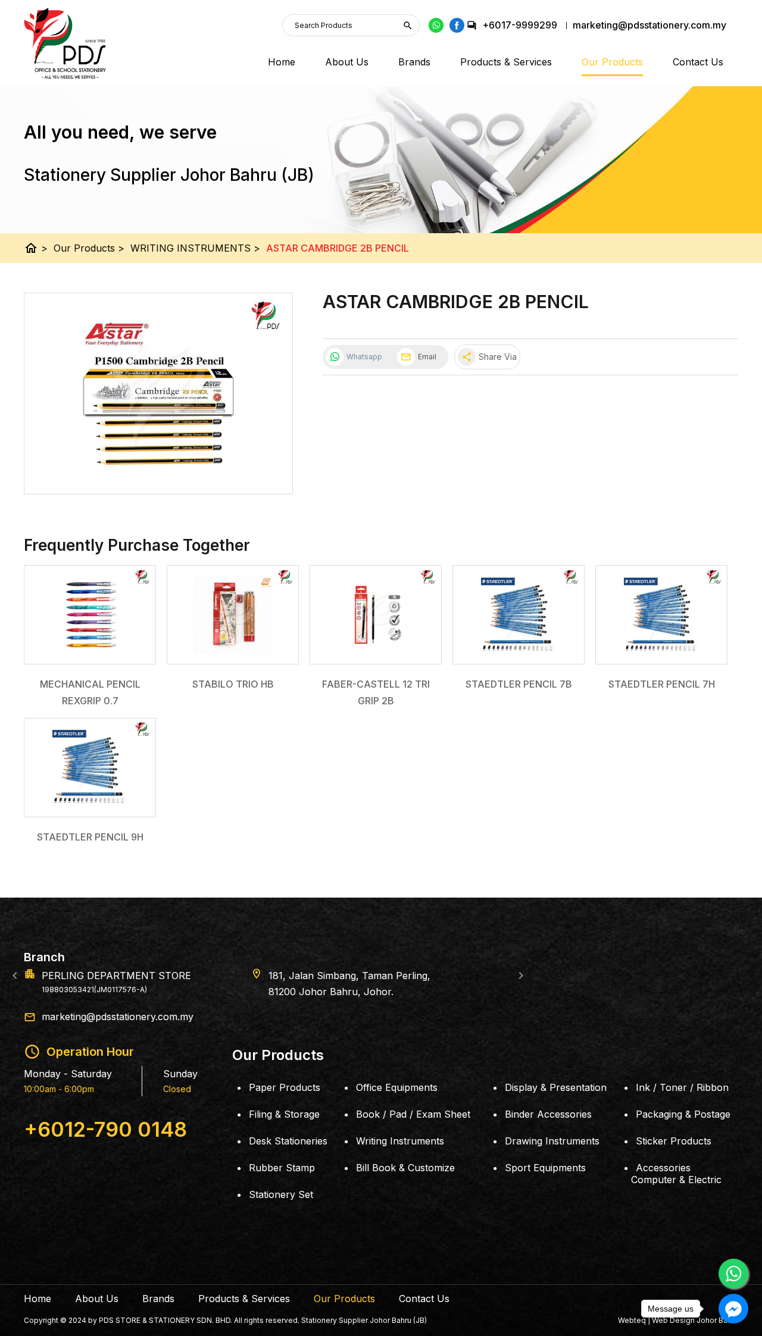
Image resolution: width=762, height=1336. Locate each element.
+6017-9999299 (519, 25)
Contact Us (698, 62)
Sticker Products (673, 1141)
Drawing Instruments (552, 1141)
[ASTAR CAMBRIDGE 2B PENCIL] (158, 393)
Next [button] (521, 975)
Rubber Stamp (282, 1168)
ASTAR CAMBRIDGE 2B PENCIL (337, 248)
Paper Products (284, 1087)
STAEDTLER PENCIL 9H (90, 837)
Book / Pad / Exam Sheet (413, 1114)
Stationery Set (281, 1194)
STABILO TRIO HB (233, 684)
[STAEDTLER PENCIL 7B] (518, 615)
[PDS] (65, 43)
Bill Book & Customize (405, 1168)
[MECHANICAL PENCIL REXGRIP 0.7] (89, 615)
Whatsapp (364, 356)
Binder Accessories (548, 1114)
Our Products (612, 62)
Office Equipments (397, 1087)
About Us (346, 62)
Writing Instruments (400, 1141)
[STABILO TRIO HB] (232, 615)
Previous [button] (15, 975)
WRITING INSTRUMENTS (195, 248)
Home (281, 62)
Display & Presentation (556, 1087)
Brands (414, 62)
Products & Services (506, 62)
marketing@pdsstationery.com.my (117, 1017)
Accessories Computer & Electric (676, 1174)
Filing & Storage (284, 1114)
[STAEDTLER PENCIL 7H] (661, 615)
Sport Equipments (545, 1168)
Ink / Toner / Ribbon (682, 1087)
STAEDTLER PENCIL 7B (519, 684)
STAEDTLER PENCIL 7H (661, 684)
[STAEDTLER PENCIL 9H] (89, 768)
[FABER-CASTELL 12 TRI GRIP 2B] (375, 615)
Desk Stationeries (288, 1141)
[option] (381, 975)
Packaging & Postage (683, 1114)
